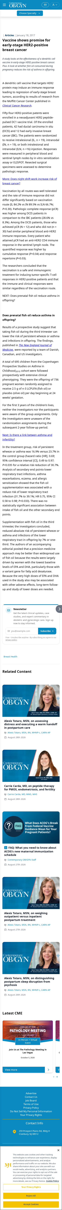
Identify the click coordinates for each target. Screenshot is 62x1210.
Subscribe (45, 631)
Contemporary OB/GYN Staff (22, 859)
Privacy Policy (31, 1107)
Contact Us (31, 1097)
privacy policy (11, 640)
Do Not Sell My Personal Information (31, 1111)
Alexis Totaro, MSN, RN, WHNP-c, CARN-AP (29, 732)
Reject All (31, 1195)
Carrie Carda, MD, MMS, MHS (22, 794)
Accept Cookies (31, 1204)
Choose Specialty (27, 13)
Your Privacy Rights (31, 1115)
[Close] (58, 1150)
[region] (31, 1178)
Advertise (31, 1093)
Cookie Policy (52, 1181)
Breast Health (10, 656)
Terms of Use (31, 1104)
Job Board (31, 1100)
